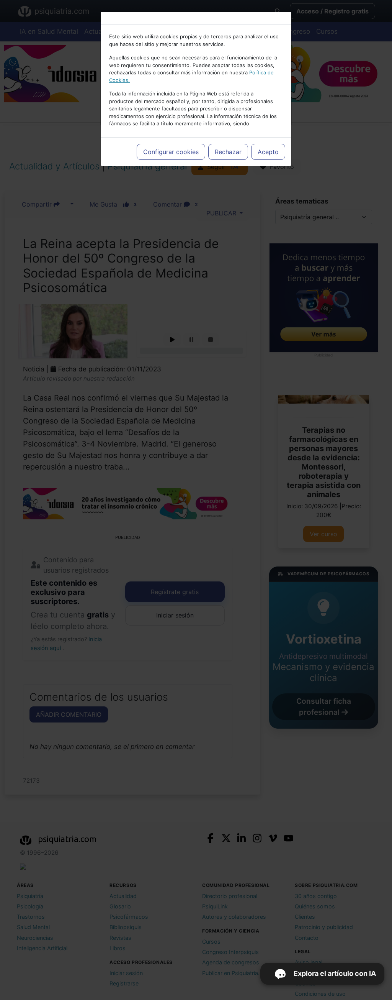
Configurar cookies (171, 152)
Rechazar (228, 152)
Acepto (268, 152)
